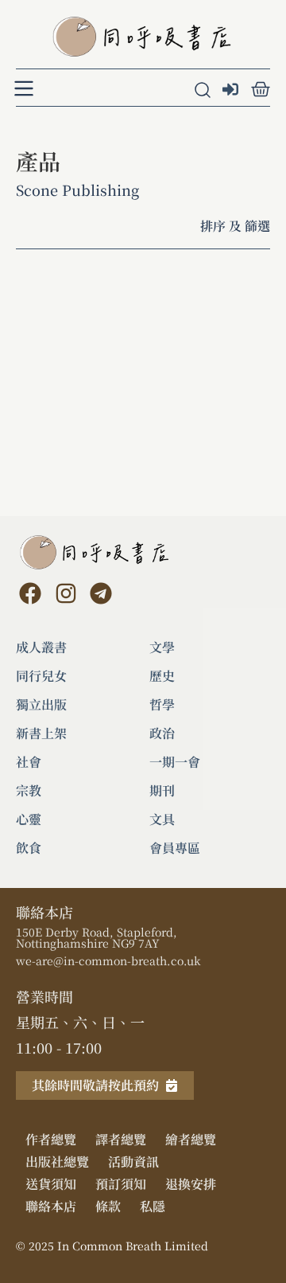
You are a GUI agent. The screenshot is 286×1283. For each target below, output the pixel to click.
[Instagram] (65, 593)
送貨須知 (50, 1184)
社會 (28, 762)
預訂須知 (120, 1184)
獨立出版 (41, 705)
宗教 (28, 791)
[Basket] (260, 89)
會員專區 (174, 848)
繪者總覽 (190, 1139)
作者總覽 (50, 1139)
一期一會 (174, 762)
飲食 (28, 848)
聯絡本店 (50, 1206)
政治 (162, 733)
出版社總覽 (57, 1161)
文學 (162, 647)
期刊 (162, 791)
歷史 (162, 676)
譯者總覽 (120, 1139)
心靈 (28, 819)
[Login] (232, 90)
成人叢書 (41, 647)
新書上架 (41, 733)
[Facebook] (30, 593)
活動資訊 (133, 1161)
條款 (108, 1206)
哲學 (162, 705)
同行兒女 (41, 676)
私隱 (152, 1206)
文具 (162, 819)
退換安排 (190, 1184)
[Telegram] (101, 593)
